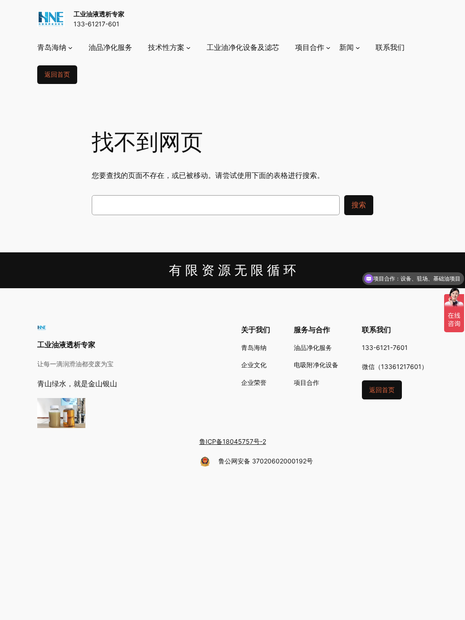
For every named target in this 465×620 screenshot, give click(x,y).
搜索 (358, 204)
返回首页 (57, 74)
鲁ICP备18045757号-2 (232, 441)
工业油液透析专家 (99, 14)
